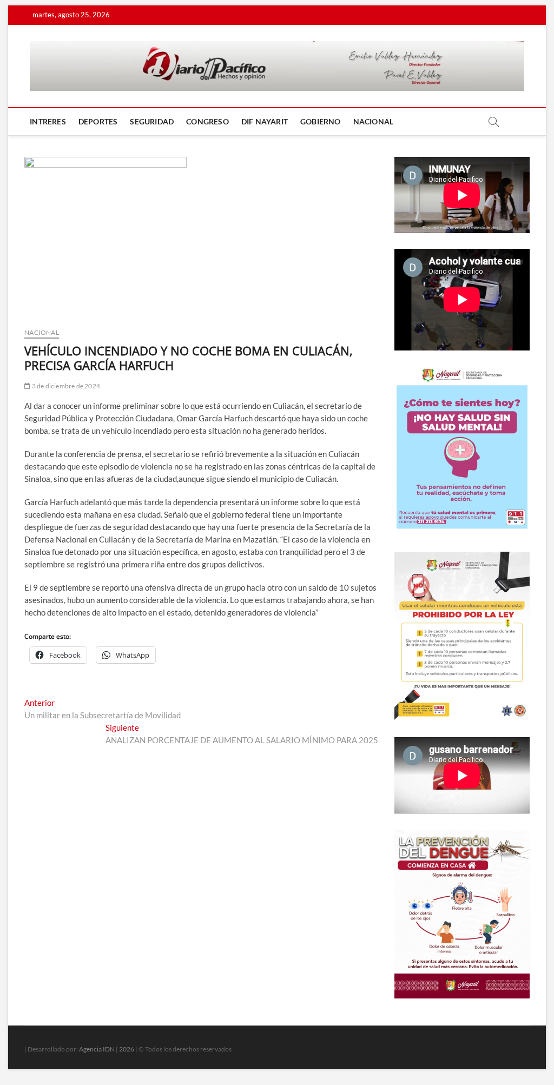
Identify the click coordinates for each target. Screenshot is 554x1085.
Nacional (373, 121)
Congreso (207, 121)
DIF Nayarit (264, 121)
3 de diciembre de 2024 (65, 386)
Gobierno (320, 121)
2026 (126, 1049)
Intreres (48, 121)
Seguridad (152, 121)
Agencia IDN (97, 1049)
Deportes (98, 121)
